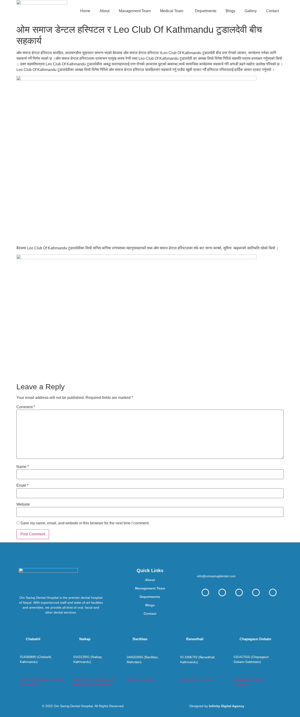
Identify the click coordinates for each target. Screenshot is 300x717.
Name (22, 467)
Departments (205, 11)
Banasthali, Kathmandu (196, 679)
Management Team (135, 11)
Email (22, 485)
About (104, 11)
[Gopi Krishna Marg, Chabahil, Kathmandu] (22, 673)
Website (23, 504)
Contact (272, 11)
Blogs (230, 11)
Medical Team (171, 11)
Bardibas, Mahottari (141, 679)
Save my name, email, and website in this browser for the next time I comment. (85, 523)
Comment (25, 407)
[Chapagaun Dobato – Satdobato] (236, 673)
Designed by (216, 706)
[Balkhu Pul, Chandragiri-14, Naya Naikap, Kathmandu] (75, 673)
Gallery (251, 11)
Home (85, 11)
